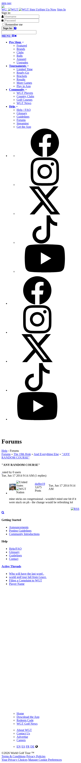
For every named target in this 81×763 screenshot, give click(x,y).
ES (23, 746)
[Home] (16, 9)
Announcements (18, 527)
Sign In (61, 9)
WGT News (24, 103)
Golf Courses (24, 99)
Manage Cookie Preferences (45, 759)
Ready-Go (23, 72)
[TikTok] (45, 242)
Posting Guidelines (20, 530)
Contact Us (23, 733)
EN (19, 746)
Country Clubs (25, 96)
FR (28, 746)
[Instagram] (45, 184)
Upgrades (22, 62)
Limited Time (25, 69)
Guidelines (23, 116)
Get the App (24, 126)
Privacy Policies (35, 756)
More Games (24, 82)
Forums (21, 120)
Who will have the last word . (26, 573)
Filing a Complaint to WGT (25, 580)
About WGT (24, 730)
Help (4, 450)
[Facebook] (45, 155)
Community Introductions (24, 534)
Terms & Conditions (14, 756)
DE (32, 746)
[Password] (2, 20)
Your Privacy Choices (15, 759)
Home (20, 713)
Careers (21, 740)
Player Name (16, 583)
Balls (20, 55)
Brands (21, 49)
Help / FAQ (24, 109)
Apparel (21, 59)
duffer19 (40, 483)
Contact (13, 558)
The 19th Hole (22, 454)
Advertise (22, 736)
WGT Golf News (27, 723)
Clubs (20, 52)
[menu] (44, 201)
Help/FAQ (15, 548)
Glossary (22, 113)
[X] (45, 213)
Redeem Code (25, 720)
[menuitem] (44, 52)
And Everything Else (46, 454)
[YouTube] (45, 271)
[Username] (3, 16)
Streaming (23, 123)
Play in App (24, 86)
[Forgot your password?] (15, 28)
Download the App (28, 716)
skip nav (6, 3)
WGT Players (25, 93)
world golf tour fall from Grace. (28, 577)
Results (21, 79)
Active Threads (11, 566)
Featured (22, 45)
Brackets (22, 76)
